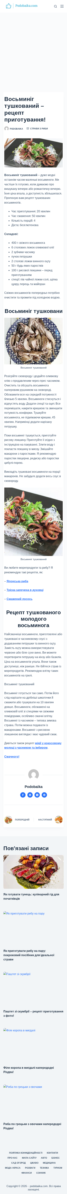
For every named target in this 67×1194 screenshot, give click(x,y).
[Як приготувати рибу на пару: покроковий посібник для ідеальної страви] (33, 928)
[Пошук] (55, 6)
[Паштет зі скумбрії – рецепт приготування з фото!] (33, 989)
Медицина (49, 1163)
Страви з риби (39, 128)
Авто (44, 1158)
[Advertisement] (33, 47)
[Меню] (62, 6)
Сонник (41, 1173)
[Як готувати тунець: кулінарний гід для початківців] (33, 872)
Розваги (30, 1168)
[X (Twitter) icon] (37, 795)
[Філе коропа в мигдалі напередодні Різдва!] (33, 1045)
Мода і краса (13, 1168)
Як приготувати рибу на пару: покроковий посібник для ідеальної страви (28, 955)
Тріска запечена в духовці (25, 590)
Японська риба (17, 581)
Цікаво (34, 1163)
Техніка (44, 1168)
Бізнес (55, 1158)
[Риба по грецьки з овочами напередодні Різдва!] (33, 1102)
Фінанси (26, 1173)
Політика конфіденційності (25, 1153)
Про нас (13, 1158)
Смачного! (11, 756)
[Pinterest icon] (44, 795)
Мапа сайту (29, 1158)
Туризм (57, 1168)
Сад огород (18, 1163)
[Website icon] (30, 795)
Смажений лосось (20, 598)
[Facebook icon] (23, 795)
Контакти (52, 1153)
